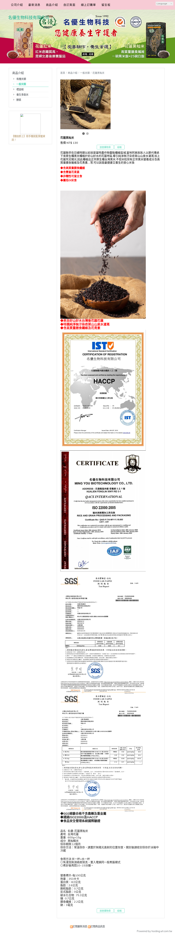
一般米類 (21, 84)
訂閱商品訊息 (98, 926)
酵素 (18, 99)
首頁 (62, 72)
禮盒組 (20, 89)
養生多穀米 (22, 94)
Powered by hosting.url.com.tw (154, 931)
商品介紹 (73, 72)
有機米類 (21, 79)
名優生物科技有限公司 (28, 17)
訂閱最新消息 (80, 926)
